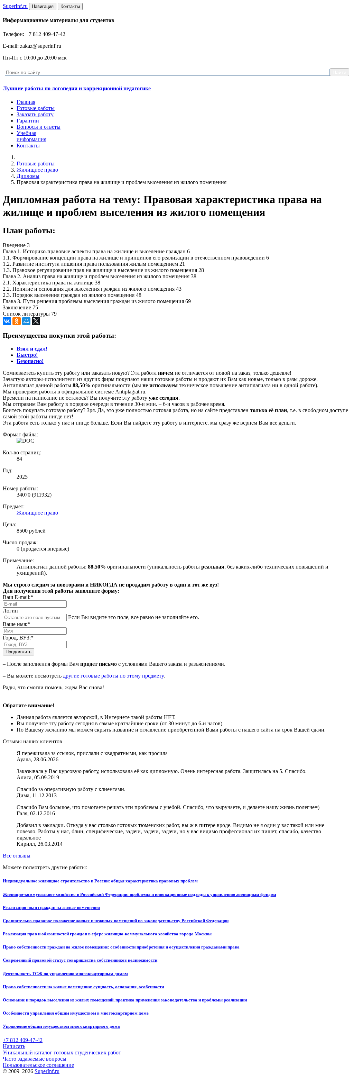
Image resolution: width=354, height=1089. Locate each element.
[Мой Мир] (26, 321)
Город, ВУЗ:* (18, 638)
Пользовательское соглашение (38, 1065)
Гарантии (28, 121)
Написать (14, 1046)
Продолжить (18, 651)
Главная (26, 102)
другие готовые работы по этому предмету (113, 676)
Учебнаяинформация (31, 136)
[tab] (32, 349)
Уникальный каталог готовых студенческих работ (62, 1052)
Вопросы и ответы (38, 127)
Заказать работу (35, 114)
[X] (36, 321)
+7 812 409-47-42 (23, 1040)
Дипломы (28, 176)
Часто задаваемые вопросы (34, 1059)
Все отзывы (16, 856)
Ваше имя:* (16, 624)
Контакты (28, 145)
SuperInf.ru (47, 1071)
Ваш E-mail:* (18, 597)
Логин (10, 611)
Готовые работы (36, 108)
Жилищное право (37, 170)
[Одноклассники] (16, 321)
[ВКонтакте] (7, 321)
